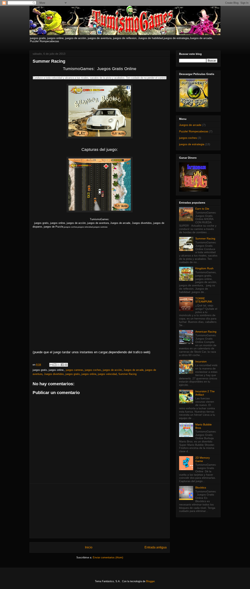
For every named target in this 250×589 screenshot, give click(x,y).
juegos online (88, 374)
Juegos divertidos (54, 374)
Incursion (201, 361)
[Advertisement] (99, 510)
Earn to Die (202, 208)
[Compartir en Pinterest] (66, 365)
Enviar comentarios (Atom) (108, 557)
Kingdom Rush (204, 268)
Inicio (88, 547)
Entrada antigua (156, 547)
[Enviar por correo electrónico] (51, 365)
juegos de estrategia (191, 144)
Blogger (150, 581)
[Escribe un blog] (55, 365)
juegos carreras (74, 369)
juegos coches (93, 369)
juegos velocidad (107, 374)
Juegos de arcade (133, 369)
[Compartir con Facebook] (62, 365)
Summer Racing (127, 374)
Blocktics (200, 487)
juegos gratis (72, 374)
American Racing (205, 331)
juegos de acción (112, 369)
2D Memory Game (202, 459)
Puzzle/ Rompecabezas (193, 131)
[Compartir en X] (59, 365)
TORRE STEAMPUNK (203, 300)
